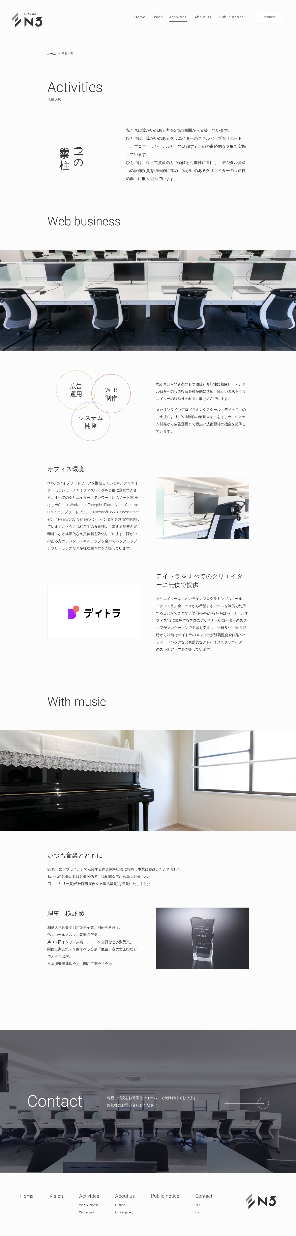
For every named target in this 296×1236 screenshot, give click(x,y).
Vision (56, 1196)
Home (26, 1196)
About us (125, 1196)
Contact (203, 1196)
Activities (89, 1196)
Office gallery (124, 1212)
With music (87, 1212)
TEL (198, 1205)
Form (199, 1212)
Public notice (165, 1196)
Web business (88, 1205)
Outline (120, 1205)
